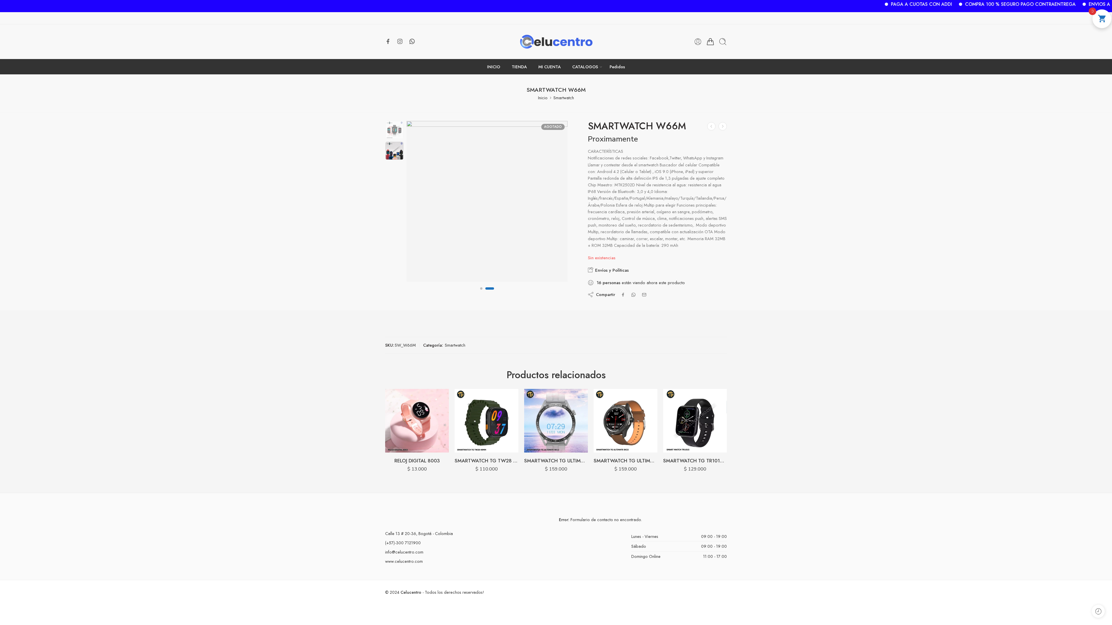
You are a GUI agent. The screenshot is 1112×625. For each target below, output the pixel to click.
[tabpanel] (487, 203)
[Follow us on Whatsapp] (412, 41)
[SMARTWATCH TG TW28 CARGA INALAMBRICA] (486, 421)
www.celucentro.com (404, 561)
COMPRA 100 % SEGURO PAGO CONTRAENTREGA (989, 4)
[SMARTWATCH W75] (711, 126)
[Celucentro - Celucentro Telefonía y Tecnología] (556, 41)
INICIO (493, 67)
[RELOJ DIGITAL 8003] (417, 421)
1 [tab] (481, 293)
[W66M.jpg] (394, 130)
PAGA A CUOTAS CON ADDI (890, 4)
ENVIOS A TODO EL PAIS (1084, 4)
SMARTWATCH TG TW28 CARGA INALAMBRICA (486, 460)
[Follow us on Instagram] (400, 41)
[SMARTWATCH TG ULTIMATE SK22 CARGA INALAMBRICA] (625, 421)
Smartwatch (563, 98)
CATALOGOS (585, 67)
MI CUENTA (549, 67)
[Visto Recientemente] (1098, 611)
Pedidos (617, 67)
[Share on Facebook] (623, 295)
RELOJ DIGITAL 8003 (417, 460)
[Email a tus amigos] (644, 294)
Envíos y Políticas (611, 270)
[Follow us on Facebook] (388, 41)
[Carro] (710, 42)
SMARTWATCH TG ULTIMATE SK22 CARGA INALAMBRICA (625, 460)
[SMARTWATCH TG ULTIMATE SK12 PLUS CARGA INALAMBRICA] (556, 421)
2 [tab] (489, 293)
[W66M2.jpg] (487, 201)
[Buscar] (723, 42)
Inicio (543, 98)
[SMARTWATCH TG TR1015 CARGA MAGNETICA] (695, 421)
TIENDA (519, 67)
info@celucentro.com (404, 552)
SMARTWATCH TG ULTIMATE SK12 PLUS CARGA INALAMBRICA (556, 460)
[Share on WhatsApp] (633, 294)
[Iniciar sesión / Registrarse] (698, 42)
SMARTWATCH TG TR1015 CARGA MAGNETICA (695, 460)
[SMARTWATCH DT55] (722, 126)
